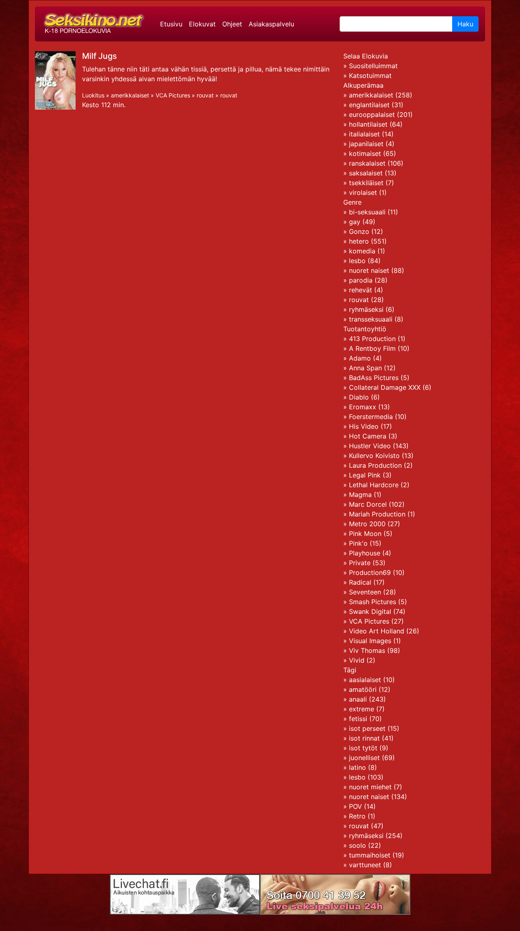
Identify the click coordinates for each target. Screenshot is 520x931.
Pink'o (358, 543)
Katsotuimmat (370, 75)
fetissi (358, 719)
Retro (357, 816)
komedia (362, 251)
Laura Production (375, 465)
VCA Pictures (173, 95)
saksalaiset (366, 173)
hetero (359, 241)
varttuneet (365, 865)
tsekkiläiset (366, 183)
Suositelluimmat (373, 66)
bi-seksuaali (367, 212)
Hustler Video (370, 446)
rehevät (360, 290)
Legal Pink (365, 475)
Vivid (356, 660)
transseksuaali (370, 319)
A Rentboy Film (372, 348)
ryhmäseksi (366, 309)
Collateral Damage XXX (384, 387)
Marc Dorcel (368, 504)
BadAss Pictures (374, 378)
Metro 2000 (367, 524)
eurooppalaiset (372, 114)
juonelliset (364, 758)
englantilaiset (369, 105)
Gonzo (359, 231)
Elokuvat (202, 24)
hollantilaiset (368, 124)
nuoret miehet (370, 787)
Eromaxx (362, 407)
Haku (465, 24)
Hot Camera (367, 436)
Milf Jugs (99, 56)
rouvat (205, 95)
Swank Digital (370, 611)
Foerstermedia (371, 417)
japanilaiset (366, 144)
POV (355, 806)
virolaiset (363, 192)
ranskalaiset (367, 163)
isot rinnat (364, 738)
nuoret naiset (369, 270)
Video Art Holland (376, 631)
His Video (364, 426)
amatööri (363, 689)
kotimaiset (365, 153)
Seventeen (365, 592)
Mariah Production (377, 514)
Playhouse (364, 553)
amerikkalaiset (130, 95)
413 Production (372, 339)
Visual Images (370, 641)
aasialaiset (365, 680)
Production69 (370, 572)
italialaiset (364, 134)
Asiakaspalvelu (271, 24)
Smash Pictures (372, 602)
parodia (361, 280)
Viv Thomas (367, 650)
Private (359, 563)
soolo (357, 845)
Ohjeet (232, 24)
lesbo (357, 261)
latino (357, 767)
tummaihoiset (369, 855)
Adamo (360, 358)
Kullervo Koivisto (374, 455)
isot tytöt (363, 748)
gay (354, 222)
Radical (360, 582)
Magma (360, 494)
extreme (361, 709)
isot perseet (367, 728)
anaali (358, 699)
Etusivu (171, 24)
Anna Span (365, 368)
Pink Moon (365, 533)
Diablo (359, 397)
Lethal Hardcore (374, 485)
